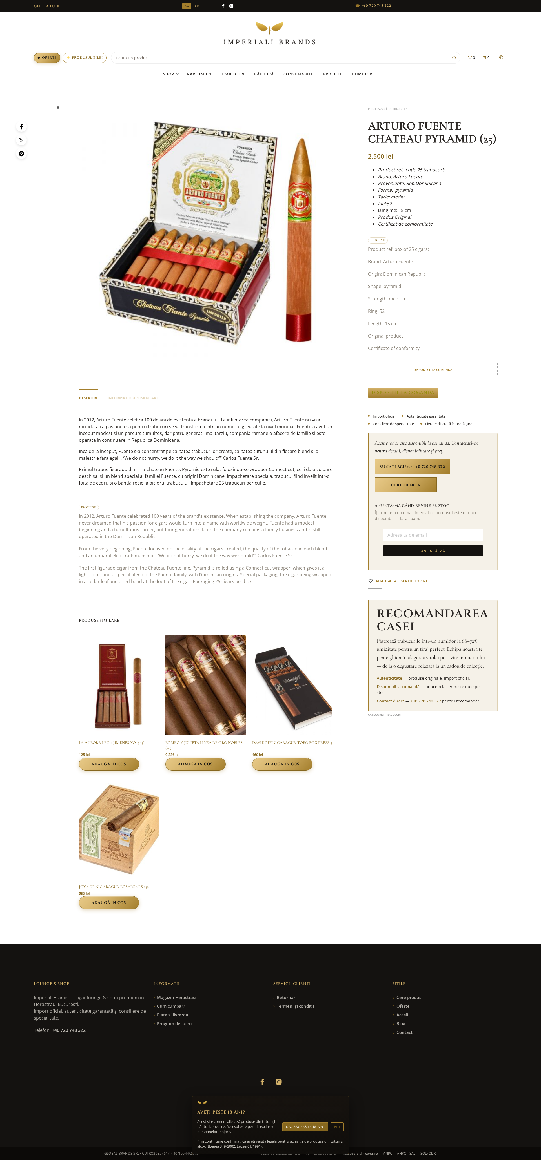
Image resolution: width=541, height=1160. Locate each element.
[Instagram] (231, 6)
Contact (404, 1032)
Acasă (402, 1015)
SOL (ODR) (428, 1153)
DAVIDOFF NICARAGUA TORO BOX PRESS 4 (292, 742)
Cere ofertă (405, 485)
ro (186, 6)
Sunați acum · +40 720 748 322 (412, 466)
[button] (471, 58)
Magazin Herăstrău (176, 997)
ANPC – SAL (406, 1153)
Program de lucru (174, 1023)
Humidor (362, 74)
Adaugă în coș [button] (109, 764)
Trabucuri (233, 74)
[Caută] (454, 58)
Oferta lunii (47, 6)
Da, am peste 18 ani (305, 1127)
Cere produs (408, 997)
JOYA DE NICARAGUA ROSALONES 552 (114, 886)
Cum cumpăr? (171, 1006)
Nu (337, 1127)
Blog (400, 1023)
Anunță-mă (433, 551)
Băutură (264, 74)
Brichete (332, 74)
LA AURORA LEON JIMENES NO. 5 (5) (111, 742)
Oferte (46, 57)
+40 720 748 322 (426, 701)
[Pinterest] (21, 153)
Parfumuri (199, 74)
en (197, 6)
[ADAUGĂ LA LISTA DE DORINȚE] (119, 724)
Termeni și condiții (295, 1006)
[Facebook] (223, 6)
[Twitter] (21, 140)
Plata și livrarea (172, 1015)
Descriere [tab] (88, 397)
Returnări (286, 997)
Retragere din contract (360, 1153)
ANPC (387, 1153)
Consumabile (298, 74)
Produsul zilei (84, 57)
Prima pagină (377, 109)
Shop (168, 74)
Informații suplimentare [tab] (133, 397)
